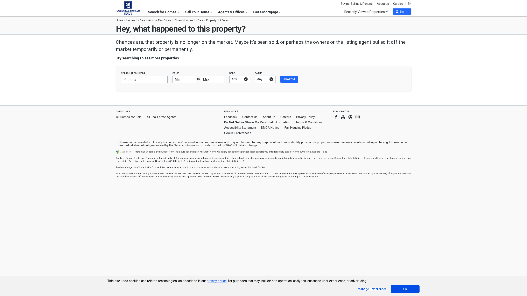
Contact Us (250, 117)
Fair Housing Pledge (297, 128)
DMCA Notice (270, 128)
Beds (232, 73)
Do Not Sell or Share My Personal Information (257, 122)
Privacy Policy (305, 117)
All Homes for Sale (128, 117)
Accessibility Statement (240, 128)
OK (405, 289)
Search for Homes (162, 12)
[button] (402, 11)
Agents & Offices (231, 12)
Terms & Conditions (309, 122)
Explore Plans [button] (319, 151)
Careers (398, 3)
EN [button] (409, 3)
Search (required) (133, 73)
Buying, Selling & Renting (357, 3)
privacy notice (217, 281)
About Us (383, 3)
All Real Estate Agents (161, 117)
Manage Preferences (372, 289)
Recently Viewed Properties (365, 12)
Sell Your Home (197, 12)
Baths (259, 73)
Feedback (230, 117)
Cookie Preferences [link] (237, 133)
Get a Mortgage (266, 12)
